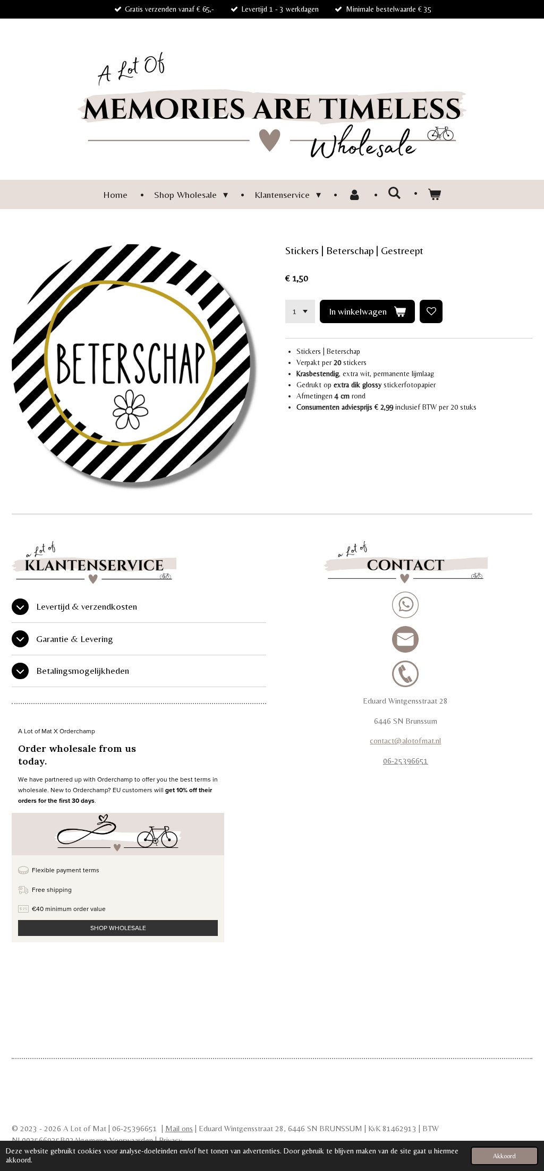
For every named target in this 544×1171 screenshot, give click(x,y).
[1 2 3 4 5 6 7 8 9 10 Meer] (300, 311)
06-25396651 (405, 760)
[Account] (354, 194)
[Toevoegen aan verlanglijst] (431, 311)
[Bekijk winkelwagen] (434, 194)
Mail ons (179, 1128)
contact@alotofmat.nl (405, 740)
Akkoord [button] (504, 1156)
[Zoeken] (394, 193)
